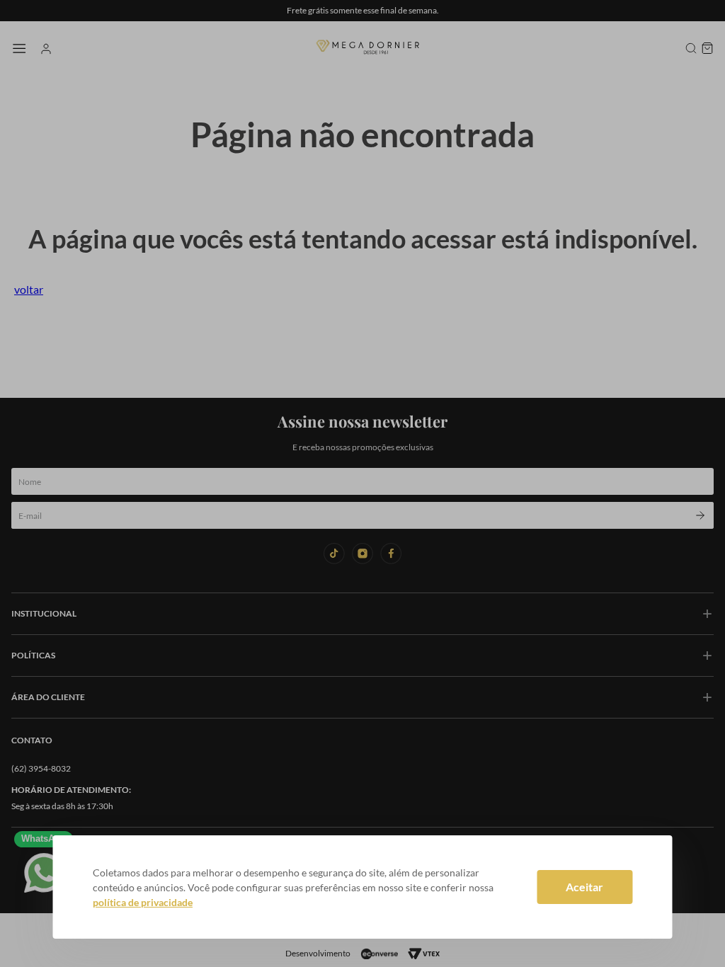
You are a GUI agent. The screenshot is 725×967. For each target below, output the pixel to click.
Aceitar (584, 886)
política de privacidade (143, 902)
